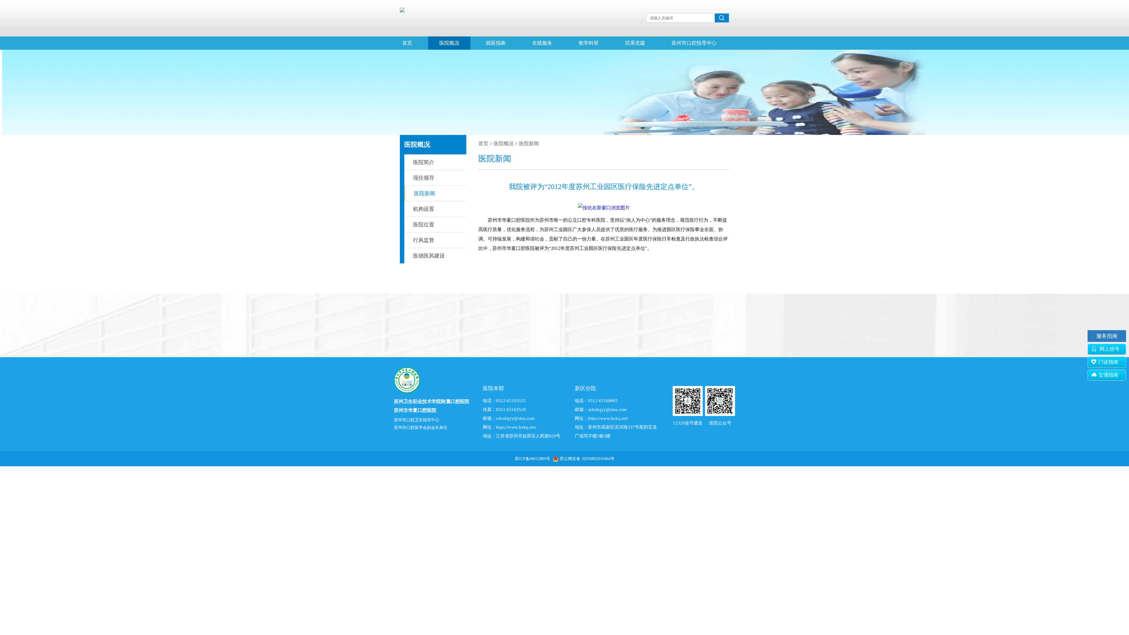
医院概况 (449, 43)
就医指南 (496, 43)
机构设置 (423, 209)
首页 (407, 43)
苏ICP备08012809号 (532, 459)
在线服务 (542, 43)
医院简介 (423, 162)
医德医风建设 (429, 256)
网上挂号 (1109, 349)
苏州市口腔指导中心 (694, 43)
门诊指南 (1108, 362)
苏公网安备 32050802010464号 (587, 459)
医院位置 (423, 225)
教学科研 (589, 43)
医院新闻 (424, 193)
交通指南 (1108, 375)
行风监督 (423, 240)
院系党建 (635, 43)
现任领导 (423, 178)
